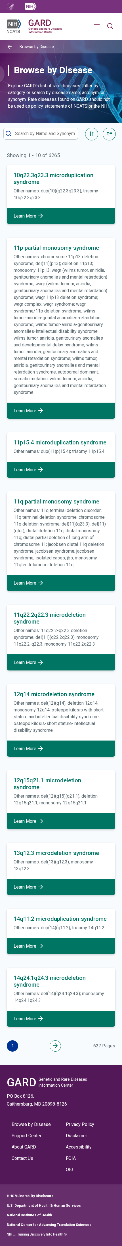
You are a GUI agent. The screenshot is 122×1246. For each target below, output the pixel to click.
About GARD (24, 1147)
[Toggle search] (110, 26)
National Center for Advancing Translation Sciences (49, 1225)
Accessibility (79, 1147)
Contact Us (22, 1158)
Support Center (26, 1135)
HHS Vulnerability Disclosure (30, 1196)
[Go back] (9, 47)
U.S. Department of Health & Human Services (44, 1206)
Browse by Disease (31, 1124)
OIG (69, 1169)
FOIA (71, 1158)
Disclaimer (76, 1135)
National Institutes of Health (29, 1215)
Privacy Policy (80, 1124)
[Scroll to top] (109, 1233)
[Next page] (55, 1046)
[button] (99, 26)
